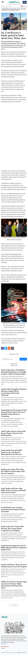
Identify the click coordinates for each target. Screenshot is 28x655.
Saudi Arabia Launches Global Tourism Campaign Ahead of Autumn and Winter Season (14, 9)
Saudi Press (14, 2)
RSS (4, 648)
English (25, 6)
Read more (4, 644)
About (24, 652)
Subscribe (23, 359)
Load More (14, 605)
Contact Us (19, 652)
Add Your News (5, 646)
